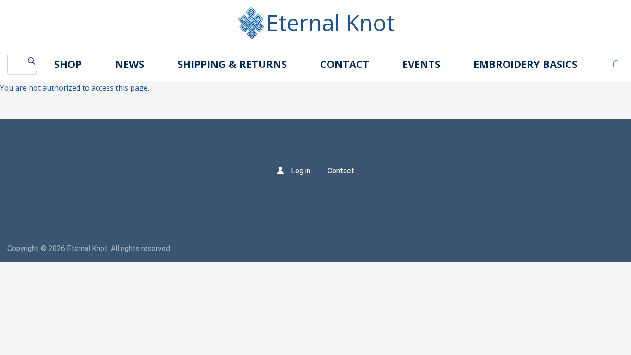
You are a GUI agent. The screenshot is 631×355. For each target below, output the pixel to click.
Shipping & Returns (232, 64)
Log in (300, 170)
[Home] (251, 23)
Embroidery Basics (525, 64)
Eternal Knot (330, 22)
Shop (68, 64)
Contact (344, 64)
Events (421, 64)
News (129, 64)
